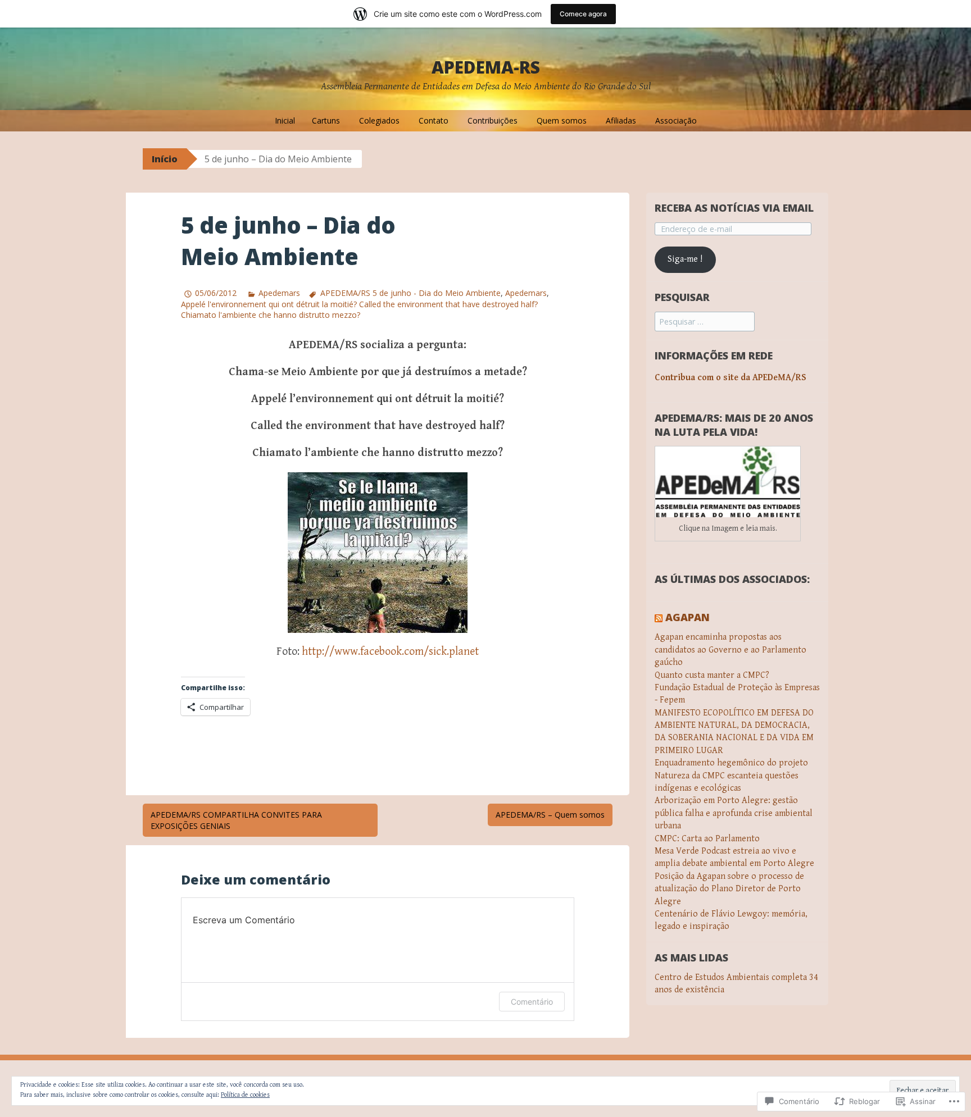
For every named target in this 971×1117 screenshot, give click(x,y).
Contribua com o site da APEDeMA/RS (730, 377)
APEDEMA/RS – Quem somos (550, 814)
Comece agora (583, 14)
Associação (676, 120)
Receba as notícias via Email (734, 208)
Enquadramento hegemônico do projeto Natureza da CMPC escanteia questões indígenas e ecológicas (731, 776)
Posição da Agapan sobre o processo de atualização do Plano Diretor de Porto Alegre (729, 889)
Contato (433, 120)
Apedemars (279, 293)
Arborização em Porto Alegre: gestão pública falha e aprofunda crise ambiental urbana (734, 813)
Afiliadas (621, 120)
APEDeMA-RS (486, 67)
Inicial (285, 120)
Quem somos (562, 120)
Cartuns (326, 120)
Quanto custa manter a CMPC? (712, 675)
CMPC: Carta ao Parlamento (707, 838)
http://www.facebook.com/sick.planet (390, 651)
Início (165, 159)
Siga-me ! (685, 259)
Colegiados (379, 120)
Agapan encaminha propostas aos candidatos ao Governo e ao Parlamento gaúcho (730, 650)
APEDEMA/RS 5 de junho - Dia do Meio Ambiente (410, 293)
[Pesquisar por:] (705, 322)
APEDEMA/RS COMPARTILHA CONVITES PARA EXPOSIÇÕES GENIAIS (236, 820)
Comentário (532, 1001)
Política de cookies (245, 1094)
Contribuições (493, 120)
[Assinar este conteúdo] (659, 617)
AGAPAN (687, 617)
